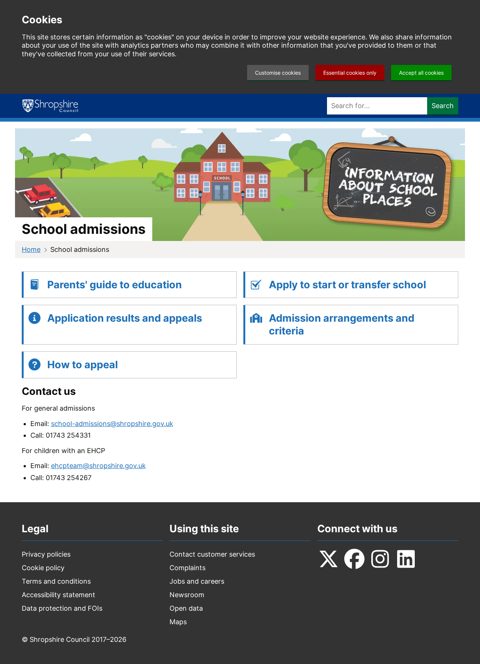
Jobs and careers (197, 581)
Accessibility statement (58, 595)
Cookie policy (43, 568)
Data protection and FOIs (62, 608)
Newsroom (187, 595)
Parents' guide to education (114, 285)
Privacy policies (46, 554)
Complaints (188, 568)
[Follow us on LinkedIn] (406, 559)
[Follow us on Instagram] (380, 559)
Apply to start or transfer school (347, 285)
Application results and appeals (124, 318)
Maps (178, 622)
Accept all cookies (421, 72)
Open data (186, 608)
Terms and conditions (56, 581)
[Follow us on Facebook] (354, 559)
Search (443, 106)
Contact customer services (212, 554)
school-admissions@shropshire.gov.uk (112, 424)
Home (31, 249)
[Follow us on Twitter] (328, 559)
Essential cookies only (349, 72)
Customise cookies (278, 72)
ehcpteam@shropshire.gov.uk (98, 466)
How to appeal (82, 364)
